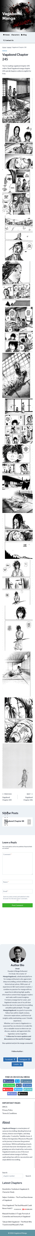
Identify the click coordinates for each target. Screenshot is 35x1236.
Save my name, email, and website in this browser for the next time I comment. (16, 897)
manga (4, 50)
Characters (15, 35)
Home (7, 35)
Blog (25, 35)
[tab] (7, 812)
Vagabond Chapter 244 (7, 797)
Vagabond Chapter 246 (28, 797)
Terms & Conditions (9, 1113)
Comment (7, 854)
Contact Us (9, 40)
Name (6, 882)
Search (4, 1173)
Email (5, 891)
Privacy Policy (7, 1110)
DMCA (4, 1107)
